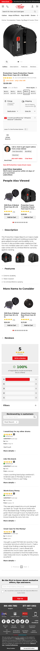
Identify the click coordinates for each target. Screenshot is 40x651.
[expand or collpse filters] (35, 405)
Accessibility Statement (32, 626)
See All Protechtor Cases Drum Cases (17, 165)
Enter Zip (28, 111)
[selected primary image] (20, 40)
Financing (25, 616)
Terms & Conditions (14, 626)
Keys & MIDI (25, 15)
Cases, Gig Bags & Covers (25, 20)
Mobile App (35, 616)
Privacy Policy (20, 638)
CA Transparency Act (6, 631)
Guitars (4, 15)
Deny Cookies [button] (11, 648)
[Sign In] (32, 6)
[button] (20, 230)
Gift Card (4, 616)
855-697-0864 (17, 158)
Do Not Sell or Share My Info (16, 631)
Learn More (7, 175)
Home (4, 20)
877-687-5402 (29, 606)
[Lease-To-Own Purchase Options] (26, 129)
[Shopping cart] (37, 6)
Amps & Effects (13, 15)
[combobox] (11, 422)
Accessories (11, 20)
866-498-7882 (10, 606)
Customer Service (15, 616)
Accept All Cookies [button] (29, 648)
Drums (33, 15)
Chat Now (28, 158)
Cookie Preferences (11, 645)
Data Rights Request (25, 631)
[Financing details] (35, 118)
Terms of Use (5, 626)
